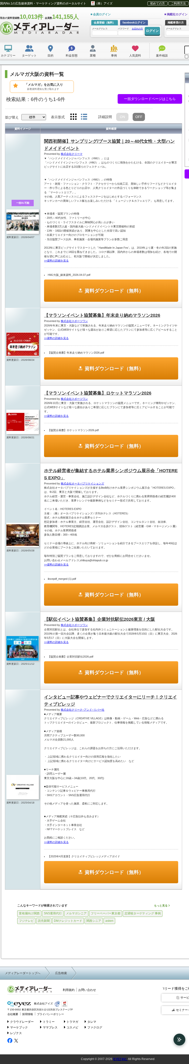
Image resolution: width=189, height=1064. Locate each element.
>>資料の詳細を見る (56, 260)
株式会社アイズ (43, 1003)
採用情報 (27, 1014)
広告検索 (61, 973)
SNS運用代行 (53, 913)
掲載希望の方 (176, 22)
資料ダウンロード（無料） (114, 290)
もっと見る (161, 905)
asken (109, 921)
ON (122, 117)
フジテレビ (26, 921)
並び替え (12, 117)
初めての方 (157, 3)
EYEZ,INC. (120, 1059)
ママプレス (50, 1027)
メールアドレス (100, 28)
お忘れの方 (137, 28)
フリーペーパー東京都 (105, 913)
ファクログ (94, 1027)
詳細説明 (105, 117)
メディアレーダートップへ (22, 973)
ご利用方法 (178, 3)
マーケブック (19, 1027)
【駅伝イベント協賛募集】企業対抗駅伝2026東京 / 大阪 (99, 619)
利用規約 (69, 990)
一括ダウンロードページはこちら (150, 99)
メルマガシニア (76, 913)
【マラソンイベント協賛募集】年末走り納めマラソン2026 (102, 315)
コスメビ (72, 1027)
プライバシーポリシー (50, 1014)
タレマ (91, 1022)
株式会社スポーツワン (74, 321)
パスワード (130, 28)
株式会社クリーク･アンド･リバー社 (82, 709)
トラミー (49, 1022)
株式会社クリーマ (71, 153)
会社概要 (12, 1014)
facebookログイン (134, 22)
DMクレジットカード (68, 921)
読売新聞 (44, 921)
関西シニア (93, 921)
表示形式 (58, 117)
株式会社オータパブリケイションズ (82, 483)
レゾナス (16, 1033)
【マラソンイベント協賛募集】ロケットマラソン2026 (97, 393)
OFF (138, 117)
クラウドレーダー (22, 1022)
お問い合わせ (87, 990)
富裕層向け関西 (29, 913)
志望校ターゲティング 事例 (143, 913)
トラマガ (72, 1022)
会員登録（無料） (104, 22)
